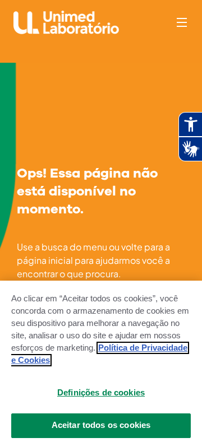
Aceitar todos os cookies (101, 425)
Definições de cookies (101, 392)
